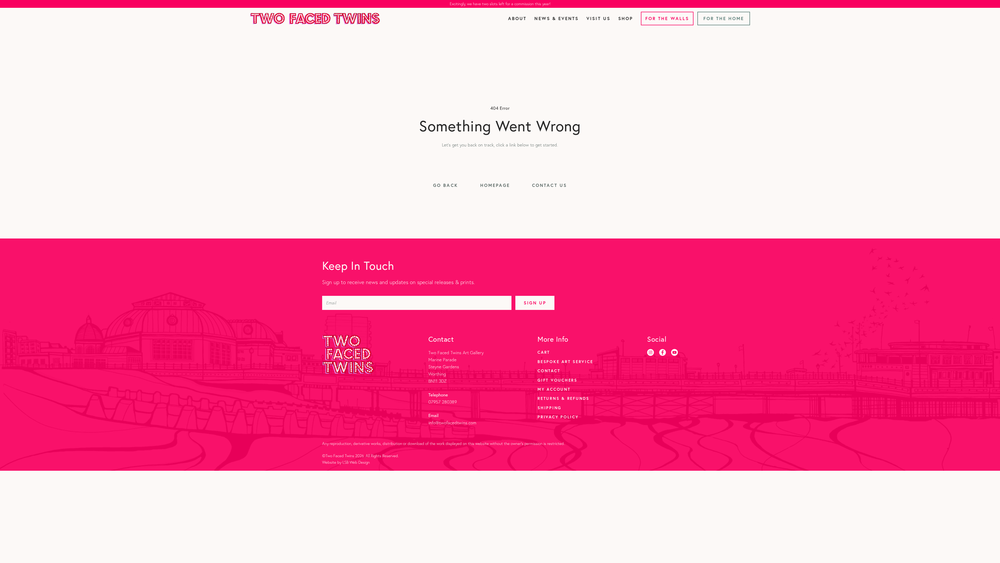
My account (554, 389)
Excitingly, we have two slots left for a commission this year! (500, 3)
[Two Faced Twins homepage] (315, 19)
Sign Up (535, 303)
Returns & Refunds (563, 398)
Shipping (549, 407)
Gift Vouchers (557, 380)
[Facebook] (662, 352)
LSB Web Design (356, 462)
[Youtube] (674, 352)
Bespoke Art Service (565, 361)
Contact (549, 370)
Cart (544, 352)
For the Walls (667, 18)
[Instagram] (650, 352)
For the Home (723, 18)
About (517, 18)
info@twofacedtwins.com (452, 422)
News (556, 18)
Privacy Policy (558, 416)
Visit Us (598, 18)
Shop (625, 18)
